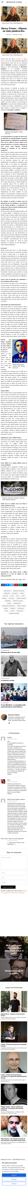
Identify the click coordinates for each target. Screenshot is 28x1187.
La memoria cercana (7, 680)
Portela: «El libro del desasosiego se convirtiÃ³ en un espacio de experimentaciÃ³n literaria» (14, 1076)
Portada (20, 34)
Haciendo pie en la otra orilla (10, 652)
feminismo (8, 600)
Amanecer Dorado (18, 590)
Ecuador (11, 598)
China (23, 595)
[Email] (25, 585)
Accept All (14, 1175)
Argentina (7, 593)
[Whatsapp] (20, 585)
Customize (14, 1179)
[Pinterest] (16, 585)
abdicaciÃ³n (7, 590)
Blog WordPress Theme (19, 1159)
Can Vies (5, 595)
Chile (17, 595)
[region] (14, 1173)
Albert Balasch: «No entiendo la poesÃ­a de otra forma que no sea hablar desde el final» (13, 1139)
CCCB (12, 595)
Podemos (12, 608)
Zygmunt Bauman (14, 613)
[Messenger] (7, 585)
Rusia (6, 610)
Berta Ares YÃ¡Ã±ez (14, 715)
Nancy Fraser (21, 605)
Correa (4, 598)
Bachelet (15, 593)
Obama (6, 608)
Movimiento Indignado (8, 605)
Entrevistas (15, 34)
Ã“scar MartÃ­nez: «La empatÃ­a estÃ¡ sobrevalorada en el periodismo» (13, 706)
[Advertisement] (14, 918)
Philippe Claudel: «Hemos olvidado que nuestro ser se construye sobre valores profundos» (12, 1108)
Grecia (9, 603)
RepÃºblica (21, 608)
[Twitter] (12, 585)
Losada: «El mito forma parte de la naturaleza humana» (14, 1045)
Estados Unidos (21, 598)
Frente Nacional (18, 600)
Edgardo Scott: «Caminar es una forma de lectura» (13, 1014)
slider (12, 610)
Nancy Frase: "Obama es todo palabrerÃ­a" (12, 838)
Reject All (14, 1183)
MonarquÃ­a (17, 603)
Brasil (22, 593)
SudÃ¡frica (20, 610)
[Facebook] (3, 585)
